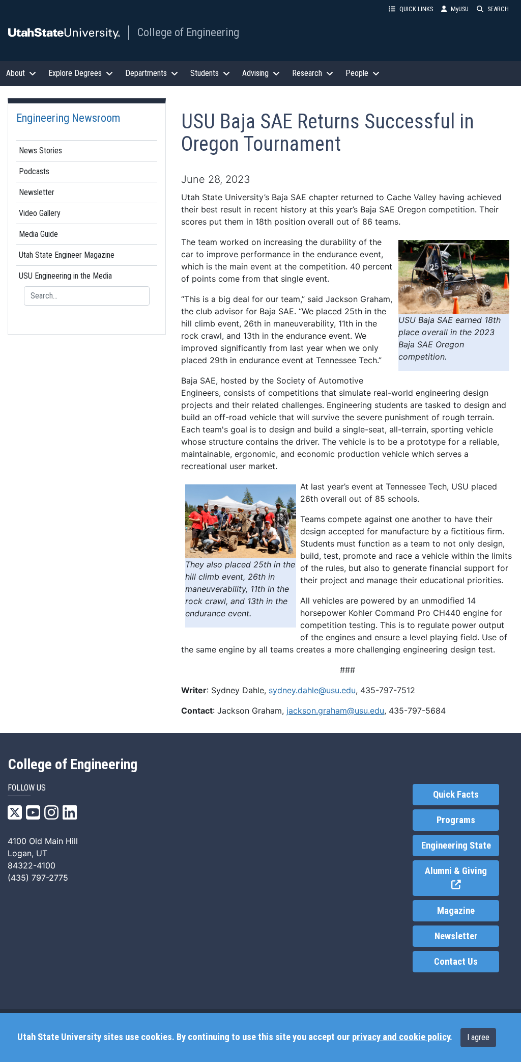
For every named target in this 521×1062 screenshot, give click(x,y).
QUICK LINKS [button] (416, 9)
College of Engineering (188, 32)
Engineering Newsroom (68, 118)
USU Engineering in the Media (65, 276)
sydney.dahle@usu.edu (312, 690)
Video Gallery (40, 213)
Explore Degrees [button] (75, 73)
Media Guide (38, 234)
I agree (478, 1037)
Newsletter (36, 192)
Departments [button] (146, 73)
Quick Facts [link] (456, 794)
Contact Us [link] (456, 961)
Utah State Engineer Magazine (66, 255)
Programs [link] (456, 820)
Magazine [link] (456, 910)
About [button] (15, 73)
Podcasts (34, 171)
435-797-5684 (417, 710)
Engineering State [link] (456, 845)
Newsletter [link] (456, 936)
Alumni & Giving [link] (462, 878)
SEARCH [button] (498, 9)
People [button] (356, 73)
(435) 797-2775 (38, 878)
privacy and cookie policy (401, 1037)
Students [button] (204, 73)
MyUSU (460, 9)
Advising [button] (255, 73)
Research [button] (307, 73)
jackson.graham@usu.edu (335, 710)
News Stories (40, 150)
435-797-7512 (387, 690)
